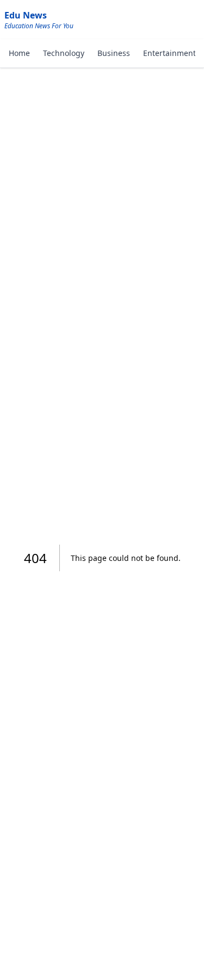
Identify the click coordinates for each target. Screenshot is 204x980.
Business (113, 53)
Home (19, 53)
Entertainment (169, 53)
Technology (63, 53)
